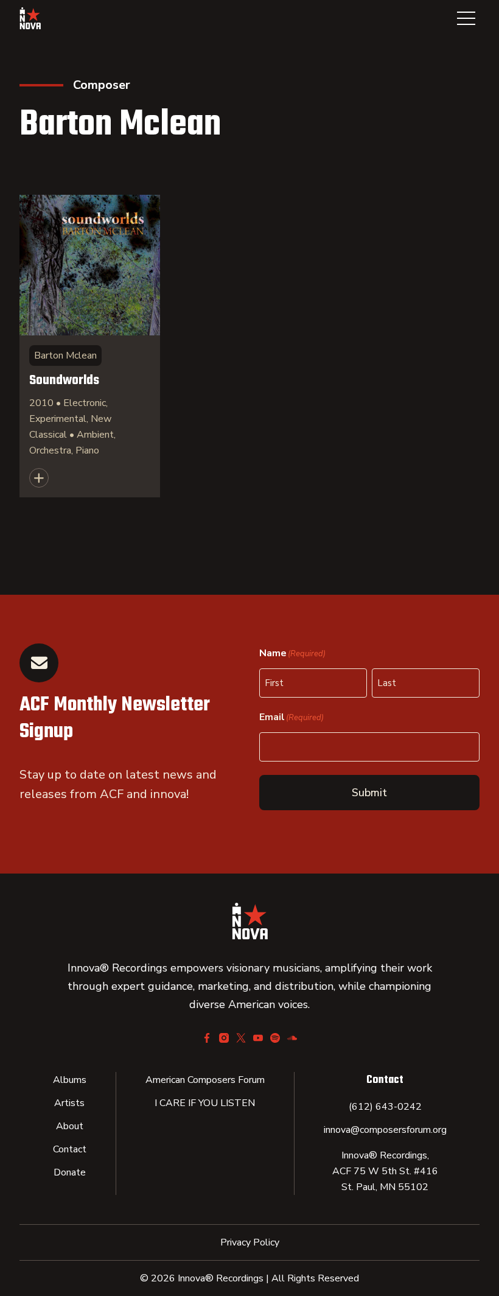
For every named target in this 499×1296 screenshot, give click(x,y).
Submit (369, 792)
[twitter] (241, 1038)
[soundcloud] (292, 1038)
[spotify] (275, 1038)
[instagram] (224, 1038)
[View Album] (89, 346)
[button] (466, 18)
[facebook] (207, 1038)
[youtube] (258, 1038)
